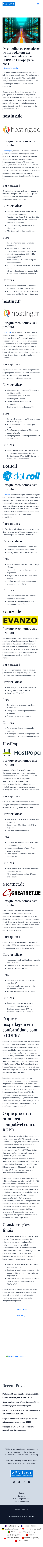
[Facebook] (14, 1482)
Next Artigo (21, 1315)
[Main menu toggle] (38, 4)
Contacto (21, 1496)
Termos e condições (21, 1502)
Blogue (6, 68)
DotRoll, (7, 495)
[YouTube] (29, 1482)
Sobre (21, 1493)
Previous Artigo (22, 1309)
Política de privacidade (21, 1499)
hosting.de (8, 151)
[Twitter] (19, 1482)
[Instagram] (24, 1482)
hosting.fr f (8, 332)
